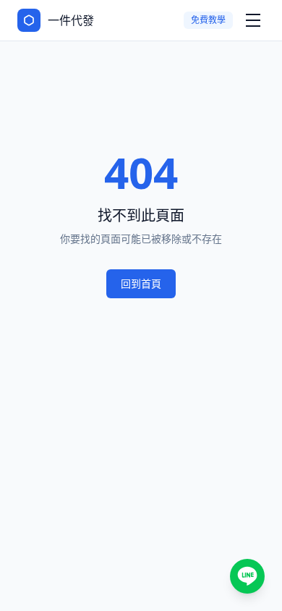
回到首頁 (141, 283)
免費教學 (208, 20)
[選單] (253, 20)
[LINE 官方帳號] (247, 576)
